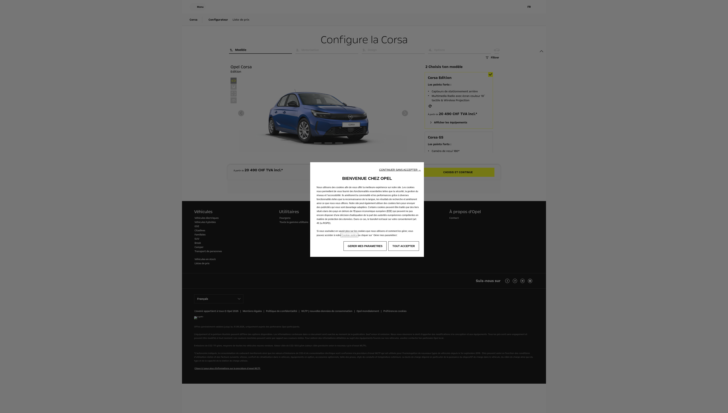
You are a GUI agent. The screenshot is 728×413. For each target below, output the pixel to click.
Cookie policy (349, 235)
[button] (400, 169)
